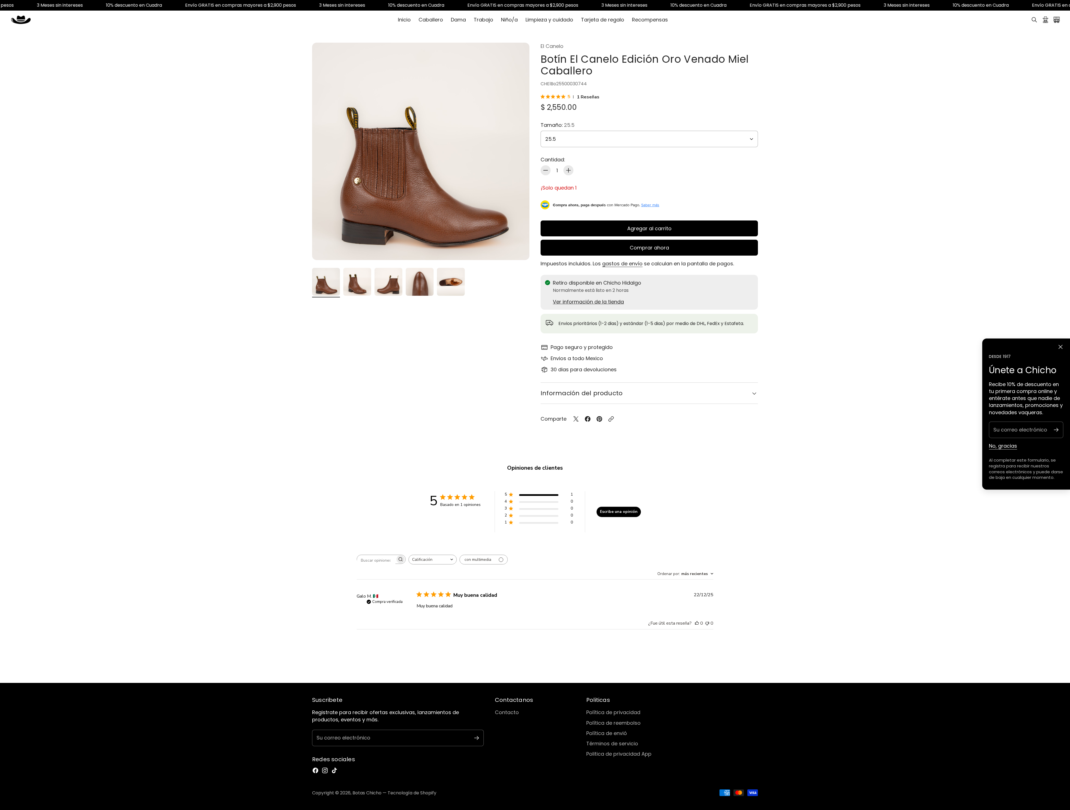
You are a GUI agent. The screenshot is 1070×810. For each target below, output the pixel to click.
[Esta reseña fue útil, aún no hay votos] (697, 623)
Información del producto (581, 393)
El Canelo (552, 46)
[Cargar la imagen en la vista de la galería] (519, 249)
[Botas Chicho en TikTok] (334, 770)
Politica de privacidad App (618, 753)
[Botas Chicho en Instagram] (325, 770)
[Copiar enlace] (611, 419)
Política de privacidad (613, 712)
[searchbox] (376, 560)
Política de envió (606, 733)
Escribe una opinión (619, 511)
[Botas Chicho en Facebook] (315, 770)
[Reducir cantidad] (546, 170)
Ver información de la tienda (588, 301)
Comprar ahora (649, 247)
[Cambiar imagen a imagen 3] (388, 282)
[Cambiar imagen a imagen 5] (451, 282)
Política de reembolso (613, 722)
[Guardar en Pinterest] (599, 419)
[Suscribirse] (1056, 429)
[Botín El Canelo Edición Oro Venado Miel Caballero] (420, 151)
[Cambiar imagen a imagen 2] (357, 282)
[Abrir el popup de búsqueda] (1034, 19)
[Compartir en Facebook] (588, 419)
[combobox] (432, 559)
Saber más (650, 205)
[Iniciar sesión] (1045, 19)
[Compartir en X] (576, 419)
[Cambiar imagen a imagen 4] (420, 282)
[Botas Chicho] (21, 20)
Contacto (507, 712)
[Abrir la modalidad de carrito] (1056, 19)
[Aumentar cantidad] (568, 170)
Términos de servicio (612, 743)
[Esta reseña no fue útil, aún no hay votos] (707, 623)
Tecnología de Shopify (412, 793)
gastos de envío (622, 263)
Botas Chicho (366, 793)
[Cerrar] (1061, 347)
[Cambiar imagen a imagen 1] (326, 282)
